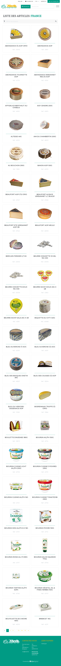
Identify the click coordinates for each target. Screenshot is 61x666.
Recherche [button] (26, 6)
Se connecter (54, 1)
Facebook (30, 1)
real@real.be (25, 651)
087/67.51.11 (43, 1)
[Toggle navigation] (57, 6)
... (15, 630)
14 (22, 630)
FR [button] (36, 1)
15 (25, 630)
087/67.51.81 (34, 654)
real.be (20, 1)
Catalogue (44, 643)
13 (18, 630)
